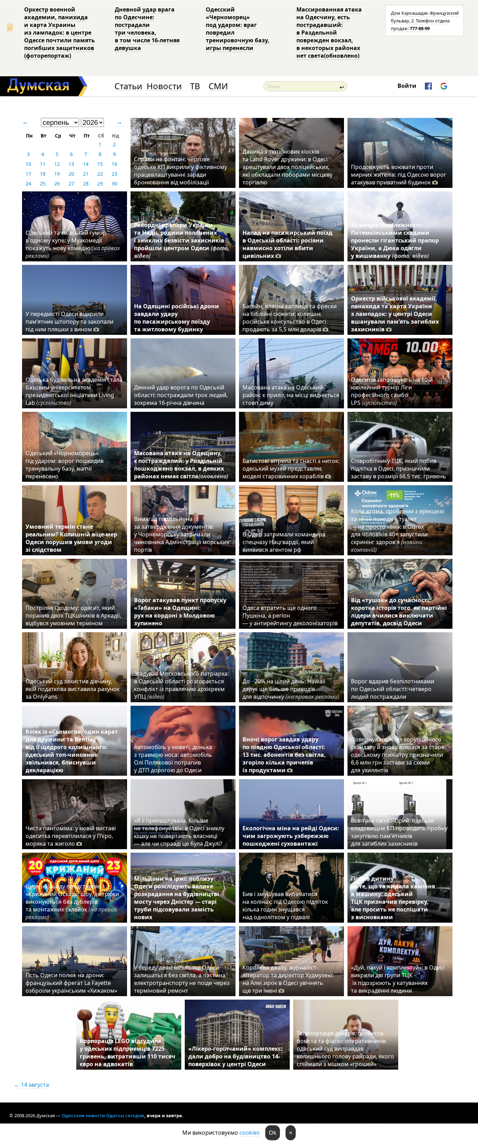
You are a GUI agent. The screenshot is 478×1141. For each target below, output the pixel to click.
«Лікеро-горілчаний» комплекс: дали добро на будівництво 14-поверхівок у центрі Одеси (235, 1056)
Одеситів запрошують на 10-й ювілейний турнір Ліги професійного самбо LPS (392, 391)
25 (42, 183)
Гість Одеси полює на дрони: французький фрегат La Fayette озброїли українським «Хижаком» (71, 982)
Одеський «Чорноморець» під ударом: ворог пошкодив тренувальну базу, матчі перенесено (65, 464)
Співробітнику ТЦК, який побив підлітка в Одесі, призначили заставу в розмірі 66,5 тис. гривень (398, 468)
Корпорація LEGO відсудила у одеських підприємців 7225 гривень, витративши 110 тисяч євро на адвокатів (127, 1052)
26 (57, 183)
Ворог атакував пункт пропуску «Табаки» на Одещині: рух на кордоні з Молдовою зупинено (180, 611)
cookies (249, 1132)
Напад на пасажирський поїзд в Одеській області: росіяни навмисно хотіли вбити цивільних (287, 244)
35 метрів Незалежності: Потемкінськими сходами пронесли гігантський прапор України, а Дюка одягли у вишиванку (395, 240)
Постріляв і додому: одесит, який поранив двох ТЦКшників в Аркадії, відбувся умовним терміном (73, 615)
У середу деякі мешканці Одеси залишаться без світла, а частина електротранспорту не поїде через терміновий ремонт (182, 979)
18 (42, 173)
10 (28, 164)
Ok (272, 1132)
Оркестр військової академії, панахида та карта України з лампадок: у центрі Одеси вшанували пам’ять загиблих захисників (395, 314)
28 (86, 183)
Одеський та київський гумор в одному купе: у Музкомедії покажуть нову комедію (73, 244)
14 (86, 164)
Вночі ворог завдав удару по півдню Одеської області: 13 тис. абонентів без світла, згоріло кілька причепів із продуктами (284, 754)
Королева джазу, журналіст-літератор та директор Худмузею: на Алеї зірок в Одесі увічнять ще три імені (287, 979)
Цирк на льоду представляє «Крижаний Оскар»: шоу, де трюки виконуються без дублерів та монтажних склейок (72, 901)
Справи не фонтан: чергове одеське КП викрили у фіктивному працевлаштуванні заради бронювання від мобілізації (180, 170)
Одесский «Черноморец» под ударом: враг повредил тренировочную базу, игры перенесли (237, 29)
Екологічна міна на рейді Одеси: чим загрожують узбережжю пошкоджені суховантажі (290, 835)
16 (114, 164)
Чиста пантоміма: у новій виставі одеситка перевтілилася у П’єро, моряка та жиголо (71, 835)
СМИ (218, 86)
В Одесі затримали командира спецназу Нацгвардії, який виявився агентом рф (283, 542)
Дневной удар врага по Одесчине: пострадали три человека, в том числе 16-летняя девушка (147, 29)
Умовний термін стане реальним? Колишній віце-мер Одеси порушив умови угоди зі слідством (71, 538)
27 (71, 183)
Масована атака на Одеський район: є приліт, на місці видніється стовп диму (290, 395)
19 (57, 173)
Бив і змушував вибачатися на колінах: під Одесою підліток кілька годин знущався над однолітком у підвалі (285, 905)
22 (100, 173)
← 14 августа (31, 1085)
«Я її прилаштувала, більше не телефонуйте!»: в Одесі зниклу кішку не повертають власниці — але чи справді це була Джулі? (179, 832)
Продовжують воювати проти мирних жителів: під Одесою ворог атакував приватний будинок (398, 174)
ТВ (195, 86)
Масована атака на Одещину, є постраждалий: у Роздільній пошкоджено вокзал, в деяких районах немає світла (181, 464)
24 (28, 183)
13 (71, 164)
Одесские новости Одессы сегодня (103, 1115)
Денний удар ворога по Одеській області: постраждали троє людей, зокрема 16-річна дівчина (181, 395)
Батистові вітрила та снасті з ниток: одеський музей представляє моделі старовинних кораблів (290, 468)
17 (28, 173)
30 (114, 183)
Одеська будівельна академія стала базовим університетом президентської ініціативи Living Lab (74, 391)
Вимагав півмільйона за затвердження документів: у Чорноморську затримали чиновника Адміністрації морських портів (181, 534)
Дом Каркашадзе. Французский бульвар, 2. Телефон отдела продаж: (425, 20)
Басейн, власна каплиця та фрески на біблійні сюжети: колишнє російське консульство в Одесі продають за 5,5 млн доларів (289, 317)
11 (42, 164)
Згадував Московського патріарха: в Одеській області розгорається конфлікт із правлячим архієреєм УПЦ (181, 685)
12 (57, 164)
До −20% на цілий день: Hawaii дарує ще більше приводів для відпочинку (290, 688)
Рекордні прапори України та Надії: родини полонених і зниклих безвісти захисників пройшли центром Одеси (182, 240)
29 (100, 183)
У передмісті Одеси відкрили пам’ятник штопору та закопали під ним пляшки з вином (69, 321)
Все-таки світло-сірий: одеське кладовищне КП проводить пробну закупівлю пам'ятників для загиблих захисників (399, 832)
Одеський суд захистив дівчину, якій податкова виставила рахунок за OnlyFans (73, 688)
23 (114, 173)
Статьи (128, 86)
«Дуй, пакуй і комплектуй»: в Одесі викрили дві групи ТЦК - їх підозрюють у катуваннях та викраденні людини (397, 979)
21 (86, 173)
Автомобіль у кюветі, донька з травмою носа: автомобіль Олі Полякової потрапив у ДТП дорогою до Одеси (173, 758)
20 (71, 173)
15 (100, 164)
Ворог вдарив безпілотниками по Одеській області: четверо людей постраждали (392, 688)
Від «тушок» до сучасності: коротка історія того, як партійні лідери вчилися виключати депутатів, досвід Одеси (399, 611)
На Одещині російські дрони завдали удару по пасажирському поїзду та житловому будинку (176, 317)
